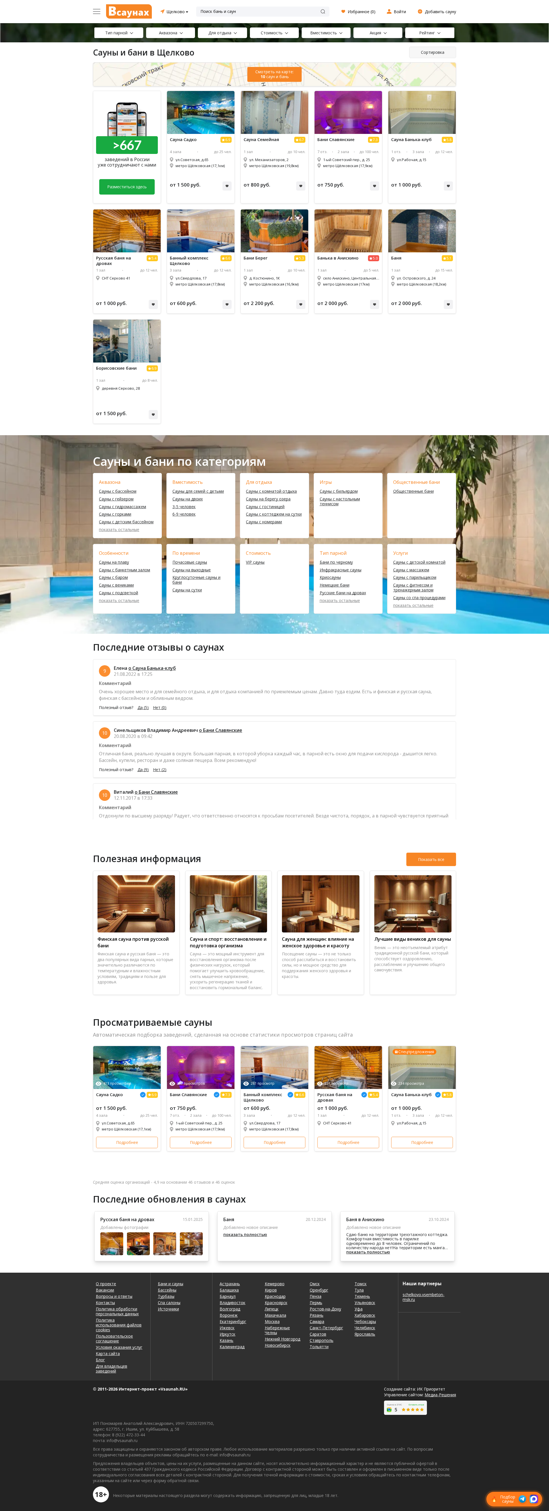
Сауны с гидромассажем (122, 506)
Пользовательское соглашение (114, 1338)
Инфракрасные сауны (340, 570)
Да (143, 708)
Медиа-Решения (440, 1394)
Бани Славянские (336, 139)
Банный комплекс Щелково (189, 260)
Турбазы (166, 1296)
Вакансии (105, 1290)
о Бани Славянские (220, 730)
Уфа (359, 1308)
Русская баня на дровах (113, 260)
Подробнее (127, 1142)
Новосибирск (278, 1345)
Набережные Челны (277, 1330)
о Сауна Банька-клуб (152, 668)
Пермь (316, 1302)
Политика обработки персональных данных (117, 1311)
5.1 (449, 258)
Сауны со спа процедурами (419, 597)
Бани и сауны (170, 1283)
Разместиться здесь (127, 186)
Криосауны (330, 577)
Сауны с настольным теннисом (340, 501)
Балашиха (229, 1290)
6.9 (227, 139)
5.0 (375, 258)
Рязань (316, 1315)
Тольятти (319, 1346)
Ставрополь (321, 1340)
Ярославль (365, 1334)
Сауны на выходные (191, 570)
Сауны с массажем (411, 570)
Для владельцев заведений (111, 1368)
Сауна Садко (183, 139)
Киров (271, 1290)
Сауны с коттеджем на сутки (274, 514)
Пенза (315, 1296)
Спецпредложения (416, 1051)
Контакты (105, 1302)
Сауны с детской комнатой (419, 562)
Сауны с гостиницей (265, 506)
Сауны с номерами (264, 522)
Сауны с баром (113, 577)
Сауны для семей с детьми (198, 491)
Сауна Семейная (261, 139)
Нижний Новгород (282, 1338)
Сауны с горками (115, 514)
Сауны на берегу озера (268, 499)
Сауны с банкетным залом (124, 570)
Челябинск (365, 1327)
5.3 (301, 258)
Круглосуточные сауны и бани (196, 580)
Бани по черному (336, 562)
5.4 (154, 258)
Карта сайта (108, 1353)
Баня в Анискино (365, 1219)
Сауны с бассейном (117, 491)
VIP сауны (255, 562)
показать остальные (119, 529)
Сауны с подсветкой (118, 593)
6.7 (301, 139)
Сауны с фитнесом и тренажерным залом (413, 588)
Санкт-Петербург (326, 1327)
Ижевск (227, 1327)
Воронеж (229, 1315)
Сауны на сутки (187, 590)
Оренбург (319, 1290)
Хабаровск (365, 1315)
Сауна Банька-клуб (411, 139)
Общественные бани (413, 491)
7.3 (375, 139)
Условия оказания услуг (119, 1347)
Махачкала (275, 1315)
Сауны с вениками (116, 585)
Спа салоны (169, 1302)
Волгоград (230, 1308)
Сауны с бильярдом (339, 491)
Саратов (318, 1334)
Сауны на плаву (114, 562)
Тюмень (362, 1296)
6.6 (227, 258)
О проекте (106, 1283)
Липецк (272, 1308)
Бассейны (167, 1290)
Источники (168, 1308)
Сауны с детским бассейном (126, 522)
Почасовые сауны (189, 562)
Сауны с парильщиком (414, 577)
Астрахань (230, 1283)
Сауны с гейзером (116, 499)
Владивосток (232, 1302)
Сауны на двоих (187, 499)
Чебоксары (365, 1321)
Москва (272, 1321)
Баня (396, 258)
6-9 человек (184, 514)
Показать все (431, 859)
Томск (361, 1283)
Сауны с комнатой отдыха (271, 491)
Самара (317, 1321)
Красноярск (276, 1302)
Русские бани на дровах (343, 593)
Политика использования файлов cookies (119, 1325)
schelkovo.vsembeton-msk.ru (423, 1297)
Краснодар (275, 1296)
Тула (359, 1290)
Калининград (232, 1346)
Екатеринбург (233, 1321)
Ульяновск (365, 1302)
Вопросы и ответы (114, 1296)
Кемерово (275, 1283)
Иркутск (227, 1334)
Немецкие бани (334, 585)
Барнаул (228, 1296)
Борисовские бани (116, 368)
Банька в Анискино (338, 258)
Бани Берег (256, 258)
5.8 (449, 139)
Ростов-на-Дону (325, 1308)
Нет (159, 708)
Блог (100, 1359)
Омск (315, 1283)
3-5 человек (184, 506)
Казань (226, 1340)
